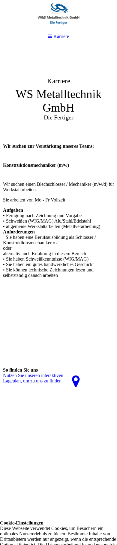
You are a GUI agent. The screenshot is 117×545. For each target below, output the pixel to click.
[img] (58, 92)
